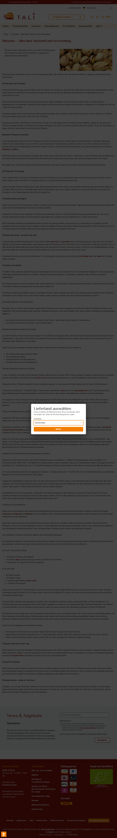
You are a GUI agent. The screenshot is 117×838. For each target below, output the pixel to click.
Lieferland (37, 419)
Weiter (58, 429)
